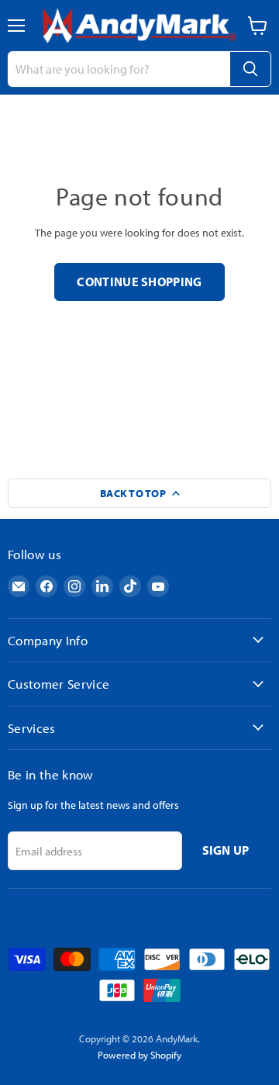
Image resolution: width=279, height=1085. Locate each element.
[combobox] (118, 69)
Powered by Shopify (139, 1055)
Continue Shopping (139, 281)
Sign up (226, 850)
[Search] (250, 69)
